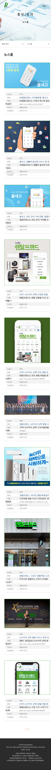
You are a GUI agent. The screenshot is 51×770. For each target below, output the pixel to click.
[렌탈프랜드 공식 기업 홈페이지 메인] (11, 3)
